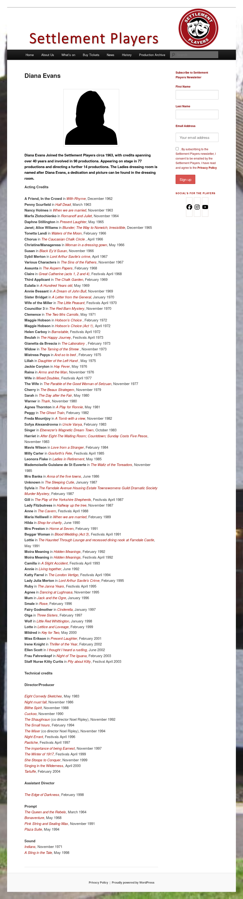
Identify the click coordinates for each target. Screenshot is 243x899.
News (110, 54)
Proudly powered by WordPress (133, 882)
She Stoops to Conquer (42, 759)
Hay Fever (62, 366)
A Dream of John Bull (69, 290)
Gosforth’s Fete (60, 453)
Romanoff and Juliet (76, 215)
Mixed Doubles (47, 377)
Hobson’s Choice (69, 319)
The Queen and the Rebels (45, 811)
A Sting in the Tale (38, 852)
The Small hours (37, 724)
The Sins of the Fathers (79, 261)
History (127, 54)
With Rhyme (76, 198)
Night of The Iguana (71, 655)
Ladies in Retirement (68, 458)
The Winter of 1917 (39, 753)
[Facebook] (189, 207)
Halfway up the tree (71, 505)
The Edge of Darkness (41, 794)
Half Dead (63, 204)
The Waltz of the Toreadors (111, 464)
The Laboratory (73, 343)
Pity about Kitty (79, 661)
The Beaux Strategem (57, 389)
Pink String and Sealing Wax (46, 823)
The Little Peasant (70, 302)
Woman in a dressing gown (86, 244)
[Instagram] (197, 207)
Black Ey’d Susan (53, 250)
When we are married (69, 209)
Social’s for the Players (195, 193)
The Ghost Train (51, 412)
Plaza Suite (33, 829)
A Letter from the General (71, 296)
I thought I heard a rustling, (67, 649)
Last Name (183, 106)
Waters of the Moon (66, 233)
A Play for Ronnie (69, 406)
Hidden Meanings (67, 551)
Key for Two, (51, 632)
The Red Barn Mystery (66, 308)
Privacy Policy (207, 167)
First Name (183, 86)
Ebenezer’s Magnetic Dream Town (66, 429)
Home (30, 54)
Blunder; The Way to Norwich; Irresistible (93, 227)
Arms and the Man (52, 371)
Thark (45, 400)
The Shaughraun (37, 719)
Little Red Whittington (53, 620)
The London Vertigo (63, 574)
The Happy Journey (56, 337)
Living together (50, 568)
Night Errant (33, 736)
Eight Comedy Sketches (43, 695)
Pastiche (31, 742)
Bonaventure (34, 817)
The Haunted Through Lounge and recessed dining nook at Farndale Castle (96, 539)
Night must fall (35, 701)
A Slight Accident (54, 562)
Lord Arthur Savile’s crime (70, 256)
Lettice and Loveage (53, 626)
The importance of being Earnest (49, 748)
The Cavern (47, 510)
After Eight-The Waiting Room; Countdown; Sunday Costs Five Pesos (93, 435)
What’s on (68, 54)
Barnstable (59, 331)
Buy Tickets (91, 54)
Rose (43, 603)
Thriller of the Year (63, 643)
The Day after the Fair (55, 395)
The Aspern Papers (58, 267)
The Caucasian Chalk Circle (63, 238)
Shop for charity (49, 522)
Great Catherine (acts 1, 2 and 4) (64, 273)
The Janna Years (51, 586)
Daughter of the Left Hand (58, 360)
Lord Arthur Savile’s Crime (79, 580)
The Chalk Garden (69, 279)
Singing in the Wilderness (43, 765)
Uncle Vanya (72, 424)
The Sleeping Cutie (59, 482)
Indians (30, 846)
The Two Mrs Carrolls (62, 314)
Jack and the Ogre (51, 597)
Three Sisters (47, 614)
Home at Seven (61, 528)
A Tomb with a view (70, 418)
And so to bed (65, 354)
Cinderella (65, 609)
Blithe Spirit (33, 707)
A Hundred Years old (56, 285)
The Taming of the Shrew (60, 348)
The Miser (32, 730)
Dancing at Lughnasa (56, 591)
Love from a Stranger (67, 447)
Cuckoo (30, 713)
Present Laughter (73, 221)
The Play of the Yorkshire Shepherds (63, 499)
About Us (47, 54)
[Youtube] (205, 207)
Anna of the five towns (64, 476)
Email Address (186, 126)
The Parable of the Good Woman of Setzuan (77, 383)
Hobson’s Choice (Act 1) (74, 325)
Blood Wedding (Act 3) (72, 534)
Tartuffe (30, 771)
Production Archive (152, 54)
